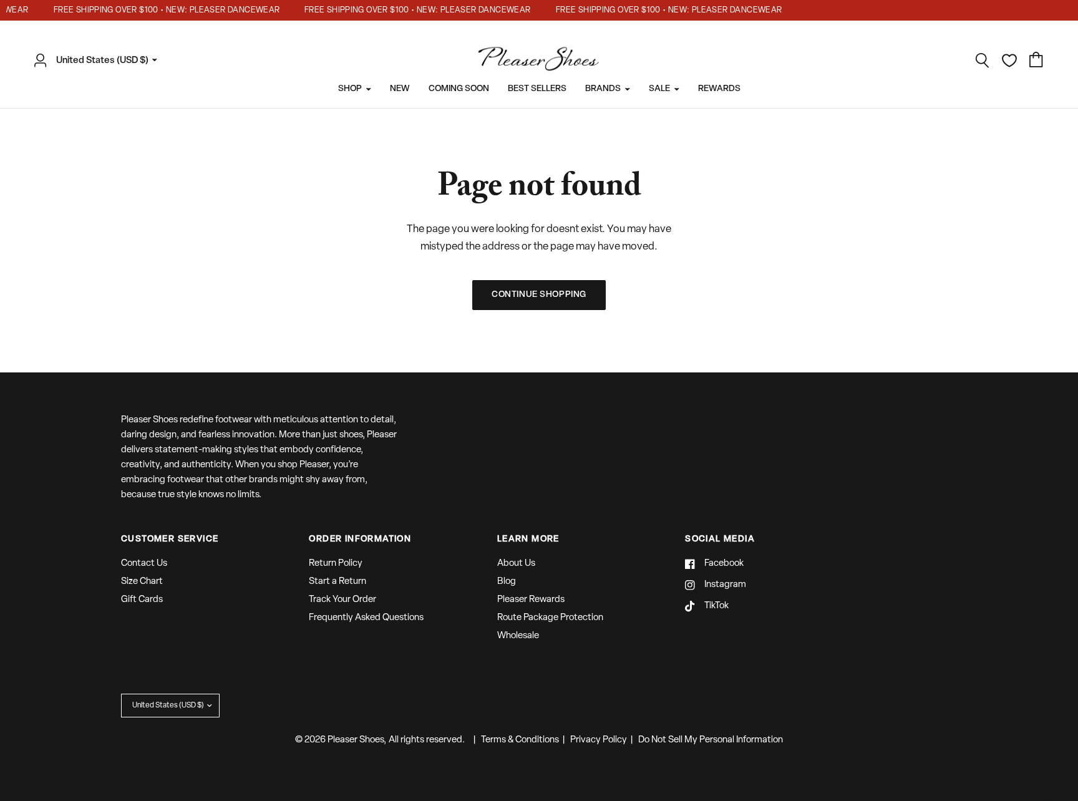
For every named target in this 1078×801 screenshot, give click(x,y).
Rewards (719, 89)
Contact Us (144, 563)
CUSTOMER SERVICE (169, 539)
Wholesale (518, 636)
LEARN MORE (528, 539)
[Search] (982, 60)
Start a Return (337, 581)
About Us (516, 563)
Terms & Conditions (520, 740)
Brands (603, 89)
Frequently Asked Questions (366, 618)
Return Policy (335, 563)
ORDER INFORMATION (360, 539)
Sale (659, 89)
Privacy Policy (598, 740)
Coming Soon (459, 89)
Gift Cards (142, 599)
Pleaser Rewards (531, 599)
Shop (350, 89)
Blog (506, 581)
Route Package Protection (550, 618)
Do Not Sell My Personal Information (710, 740)
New (400, 89)
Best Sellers (537, 89)
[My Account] (43, 60)
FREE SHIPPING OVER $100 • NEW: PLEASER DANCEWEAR (161, 10)
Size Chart (142, 581)
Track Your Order (342, 599)
